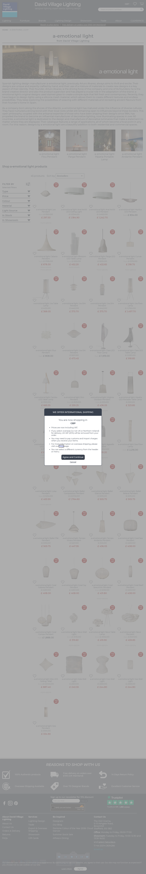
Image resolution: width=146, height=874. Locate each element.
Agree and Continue (73, 457)
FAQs (61, 446)
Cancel (73, 462)
